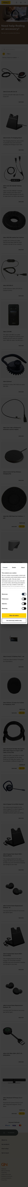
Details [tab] (14, 567)
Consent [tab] (5, 567)
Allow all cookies (14, 615)
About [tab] (23, 567)
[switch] (24, 599)
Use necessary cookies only (14, 620)
